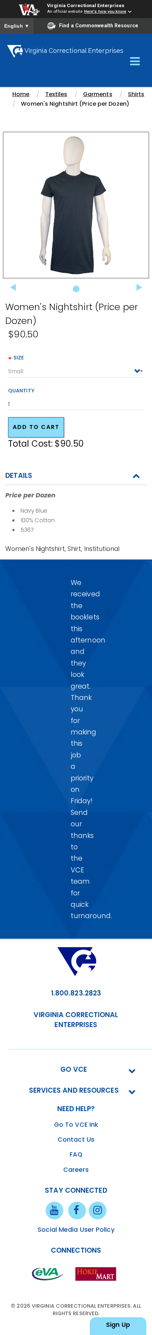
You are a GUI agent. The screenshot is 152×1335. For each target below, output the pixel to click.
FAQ (76, 1154)
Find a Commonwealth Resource (98, 25)
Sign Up (118, 1324)
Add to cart (36, 427)
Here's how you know (105, 11)
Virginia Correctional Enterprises (85, 5)
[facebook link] (77, 1210)
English (16, 26)
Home (20, 94)
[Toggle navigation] (135, 62)
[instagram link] (97, 1210)
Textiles (56, 94)
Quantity (21, 390)
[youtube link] (54, 1210)
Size (18, 357)
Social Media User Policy (75, 1229)
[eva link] (48, 1273)
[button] (14, 214)
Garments (97, 94)
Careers (76, 1169)
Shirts (136, 94)
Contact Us (76, 1139)
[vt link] (97, 1273)
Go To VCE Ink (76, 1124)
